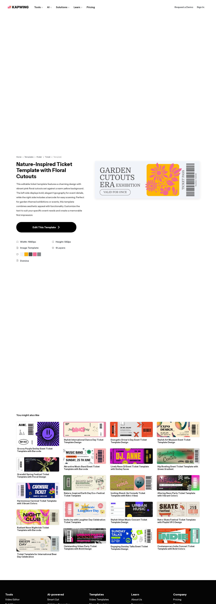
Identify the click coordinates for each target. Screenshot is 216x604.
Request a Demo (184, 7)
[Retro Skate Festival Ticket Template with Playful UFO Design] (178, 509)
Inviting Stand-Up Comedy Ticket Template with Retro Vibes (128, 494)
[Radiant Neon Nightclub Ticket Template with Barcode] (37, 517)
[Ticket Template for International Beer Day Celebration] (37, 543)
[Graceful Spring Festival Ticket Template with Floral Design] (37, 464)
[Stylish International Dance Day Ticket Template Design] (84, 429)
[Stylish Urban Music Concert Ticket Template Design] (131, 509)
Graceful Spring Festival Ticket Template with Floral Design (33, 475)
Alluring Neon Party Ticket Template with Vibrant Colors (176, 494)
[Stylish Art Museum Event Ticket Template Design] (178, 429)
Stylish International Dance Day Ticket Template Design (84, 441)
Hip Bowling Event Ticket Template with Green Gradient (177, 467)
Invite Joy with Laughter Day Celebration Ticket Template (85, 520)
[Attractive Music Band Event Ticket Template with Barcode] (84, 456)
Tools (37, 7)
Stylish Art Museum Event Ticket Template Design (174, 441)
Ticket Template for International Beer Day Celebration (37, 555)
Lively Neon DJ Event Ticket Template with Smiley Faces (130, 467)
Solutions (61, 7)
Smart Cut (53, 599)
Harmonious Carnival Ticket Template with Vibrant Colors (37, 502)
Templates (29, 157)
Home (18, 157)
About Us (136, 599)
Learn (77, 7)
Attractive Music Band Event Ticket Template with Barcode (82, 467)
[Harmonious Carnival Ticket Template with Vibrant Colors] (37, 490)
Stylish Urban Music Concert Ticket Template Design (129, 520)
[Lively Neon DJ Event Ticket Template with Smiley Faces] (131, 456)
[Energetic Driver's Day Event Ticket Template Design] (131, 429)
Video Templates (99, 599)
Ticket (47, 157)
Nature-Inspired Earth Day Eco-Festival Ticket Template (84, 494)
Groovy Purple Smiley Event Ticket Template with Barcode (35, 449)
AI (48, 7)
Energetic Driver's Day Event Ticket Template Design (129, 441)
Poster (39, 157)
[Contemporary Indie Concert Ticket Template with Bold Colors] (178, 536)
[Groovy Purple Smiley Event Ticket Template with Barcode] (37, 434)
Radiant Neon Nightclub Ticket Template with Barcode (33, 528)
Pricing (91, 7)
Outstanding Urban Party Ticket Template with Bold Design (80, 547)
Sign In (200, 7)
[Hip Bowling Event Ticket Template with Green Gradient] (178, 456)
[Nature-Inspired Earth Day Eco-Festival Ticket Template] (84, 482)
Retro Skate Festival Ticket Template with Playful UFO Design (176, 520)
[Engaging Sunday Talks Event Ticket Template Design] (131, 536)
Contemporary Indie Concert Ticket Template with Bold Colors (176, 547)
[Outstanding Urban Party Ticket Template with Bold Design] (84, 536)
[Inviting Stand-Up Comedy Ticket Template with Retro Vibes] (131, 482)
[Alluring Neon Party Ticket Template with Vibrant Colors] (178, 482)
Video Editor (12, 599)
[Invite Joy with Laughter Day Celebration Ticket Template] (84, 509)
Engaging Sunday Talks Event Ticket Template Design (129, 547)
